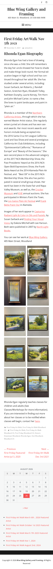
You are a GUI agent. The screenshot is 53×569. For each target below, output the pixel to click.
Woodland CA (9, 439)
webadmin (28, 48)
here (37, 421)
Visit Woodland (37, 436)
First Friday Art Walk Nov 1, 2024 (20, 540)
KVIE (20, 193)
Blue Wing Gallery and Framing (26, 11)
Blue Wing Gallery (38, 237)
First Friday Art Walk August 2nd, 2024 (23, 545)
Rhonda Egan (26, 436)
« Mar (25, 508)
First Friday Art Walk (14, 427)
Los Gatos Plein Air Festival (21, 201)
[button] (15, 260)
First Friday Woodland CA (24, 433)
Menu (28, 24)
